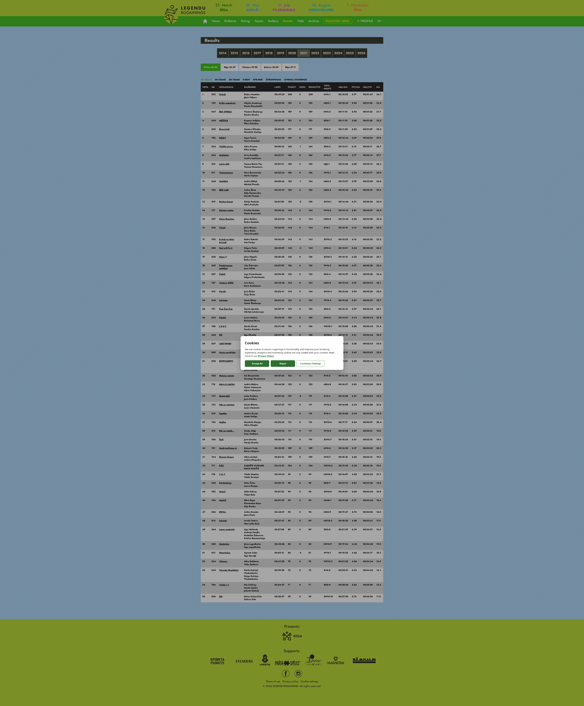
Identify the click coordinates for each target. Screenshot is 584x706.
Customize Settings (310, 363)
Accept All (257, 363)
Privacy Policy (266, 355)
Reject (283, 363)
